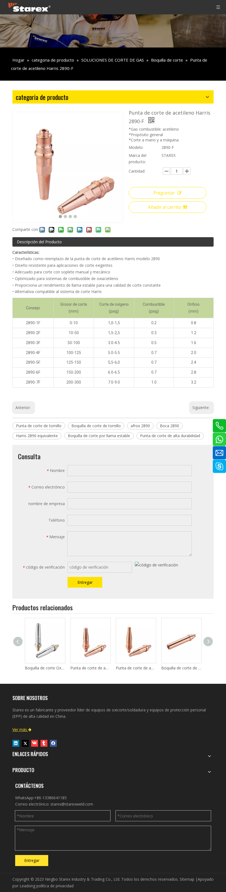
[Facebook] (53, 743)
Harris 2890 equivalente (37, 435)
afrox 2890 (140, 425)
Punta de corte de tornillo (38, 425)
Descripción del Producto (39, 241)
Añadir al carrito (164, 207)
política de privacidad (55, 885)
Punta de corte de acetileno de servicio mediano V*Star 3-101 (90, 668)
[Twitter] (25, 743)
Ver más (21, 729)
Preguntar (164, 193)
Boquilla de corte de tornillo (96, 425)
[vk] (34, 743)
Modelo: (136, 147)
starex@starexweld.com (71, 804)
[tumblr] (44, 743)
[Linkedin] (15, 743)
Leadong (27, 885)
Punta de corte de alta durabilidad (170, 435)
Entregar (85, 582)
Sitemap (187, 879)
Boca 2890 (169, 425)
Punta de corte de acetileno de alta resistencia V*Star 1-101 (136, 668)
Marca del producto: (137, 159)
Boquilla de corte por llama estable (99, 435)
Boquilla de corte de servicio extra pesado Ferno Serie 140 (181, 668)
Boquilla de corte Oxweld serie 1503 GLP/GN (45, 668)
